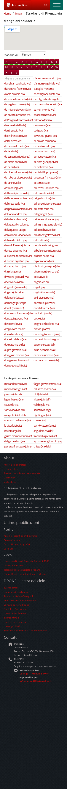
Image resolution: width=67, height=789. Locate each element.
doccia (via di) (41, 276)
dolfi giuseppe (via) (44, 297)
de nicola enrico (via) (15, 162)
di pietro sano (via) (43, 261)
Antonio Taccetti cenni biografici (20, 535)
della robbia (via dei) (44, 229)
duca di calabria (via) (15, 339)
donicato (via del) (43, 313)
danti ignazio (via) (13, 130)
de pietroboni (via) (43, 167)
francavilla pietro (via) (45, 436)
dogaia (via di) (41, 282)
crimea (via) (40, 420)
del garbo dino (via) (44, 198)
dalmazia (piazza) (43, 120)
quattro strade (11, 587)
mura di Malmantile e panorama (20, 600)
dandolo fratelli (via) (15, 125)
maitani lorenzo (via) (15, 384)
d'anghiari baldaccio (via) (17, 83)
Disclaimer (9, 477)
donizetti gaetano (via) (16, 318)
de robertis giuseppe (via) (18, 177)
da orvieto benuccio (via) (17, 115)
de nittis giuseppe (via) (46, 162)
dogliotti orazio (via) (44, 292)
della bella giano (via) (15, 219)
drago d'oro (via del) (15, 329)
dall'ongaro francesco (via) (18, 120)
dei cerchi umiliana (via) (46, 188)
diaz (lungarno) (12, 271)
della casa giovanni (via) (46, 219)
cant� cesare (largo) (45, 425)
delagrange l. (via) (43, 214)
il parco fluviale (11, 617)
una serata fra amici (14, 565)
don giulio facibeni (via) (16, 355)
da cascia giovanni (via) (46, 355)
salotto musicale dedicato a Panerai (22, 569)
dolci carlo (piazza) (14, 297)
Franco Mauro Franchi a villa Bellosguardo (25, 630)
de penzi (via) (11, 167)
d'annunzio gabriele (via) (47, 83)
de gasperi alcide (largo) (17, 156)
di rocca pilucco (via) (15, 266)
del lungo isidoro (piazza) (47, 203)
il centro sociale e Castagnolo (19, 596)
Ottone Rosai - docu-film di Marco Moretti (25, 574)
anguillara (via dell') (44, 431)
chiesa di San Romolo (15, 613)
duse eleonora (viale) (45, 350)
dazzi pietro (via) (13, 141)
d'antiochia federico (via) (17, 88)
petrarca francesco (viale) (17, 446)
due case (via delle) (14, 344)
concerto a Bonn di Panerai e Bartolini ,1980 (26, 561)
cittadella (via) (11, 404)
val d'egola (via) (42, 404)
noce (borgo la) (12, 431)
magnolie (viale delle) (15, 415)
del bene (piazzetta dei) (16, 193)
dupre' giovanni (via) (15, 350)
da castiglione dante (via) (47, 94)
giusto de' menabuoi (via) (18, 436)
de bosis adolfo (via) (44, 146)
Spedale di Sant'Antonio (16, 609)
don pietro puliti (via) (15, 365)
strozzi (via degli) (42, 410)
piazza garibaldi (12, 626)
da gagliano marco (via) (17, 104)
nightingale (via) (42, 415)
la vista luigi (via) (13, 425)
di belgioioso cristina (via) (47, 250)
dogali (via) (39, 287)
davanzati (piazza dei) (45, 135)
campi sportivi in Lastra (16, 592)
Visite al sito (10, 481)
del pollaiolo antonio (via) (18, 209)
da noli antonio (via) (44, 109)
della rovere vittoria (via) (17, 235)
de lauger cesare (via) (45, 156)
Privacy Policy (11, 469)
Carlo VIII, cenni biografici (17, 544)
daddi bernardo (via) (45, 115)
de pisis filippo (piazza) (46, 172)
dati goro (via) (41, 130)
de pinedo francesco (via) (17, 172)
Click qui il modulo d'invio (34, 673)
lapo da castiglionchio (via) (48, 441)
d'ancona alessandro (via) (47, 78)
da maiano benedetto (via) (48, 104)
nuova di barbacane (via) (17, 420)
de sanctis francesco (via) (47, 177)
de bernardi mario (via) (16, 146)
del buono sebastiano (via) (18, 198)
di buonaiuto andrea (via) (18, 256)
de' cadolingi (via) (13, 188)
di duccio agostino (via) (16, 261)
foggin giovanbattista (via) (47, 384)
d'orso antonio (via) (14, 94)
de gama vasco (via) (44, 151)
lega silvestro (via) (13, 399)
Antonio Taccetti (12, 540)
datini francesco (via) (15, 135)
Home (7, 13)
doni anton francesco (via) (18, 313)
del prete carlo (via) (44, 209)
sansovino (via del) (14, 410)
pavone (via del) (12, 394)
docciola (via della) (14, 282)
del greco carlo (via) (14, 203)
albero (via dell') (42, 399)
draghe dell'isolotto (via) (46, 323)
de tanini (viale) (12, 182)
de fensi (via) (11, 151)
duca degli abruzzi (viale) (47, 334)
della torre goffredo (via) (47, 235)
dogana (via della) (13, 292)
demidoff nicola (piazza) (17, 245)
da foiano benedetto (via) (17, 99)
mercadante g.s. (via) (15, 389)
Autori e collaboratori (15, 464)
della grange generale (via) (48, 224)
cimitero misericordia (15, 622)
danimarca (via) (42, 125)
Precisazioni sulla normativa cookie (22, 473)
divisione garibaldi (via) (16, 276)
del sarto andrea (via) (15, 214)
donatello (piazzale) (44, 303)
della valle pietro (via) (15, 240)
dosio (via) (39, 318)
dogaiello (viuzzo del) (15, 287)
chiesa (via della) (42, 446)
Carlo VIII (8, 548)
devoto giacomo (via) (15, 250)
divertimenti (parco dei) (46, 271)
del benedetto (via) (44, 193)
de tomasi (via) (41, 182)
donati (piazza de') (14, 308)
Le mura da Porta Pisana (16, 604)
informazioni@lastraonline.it (36, 681)
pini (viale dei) (41, 394)
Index (18, 13)
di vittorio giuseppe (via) (46, 266)
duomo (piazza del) (44, 344)
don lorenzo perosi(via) (46, 360)
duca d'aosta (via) (13, 334)
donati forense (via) (44, 308)
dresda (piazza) (42, 329)
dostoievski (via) (13, 323)
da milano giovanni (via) (17, 109)
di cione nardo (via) (44, 256)
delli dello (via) (41, 240)
